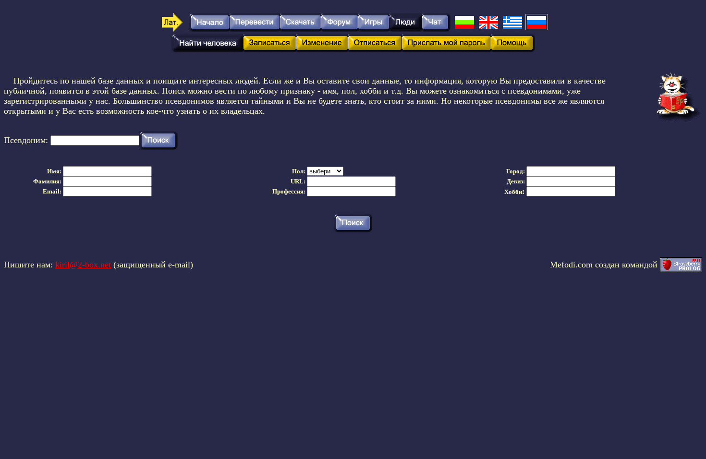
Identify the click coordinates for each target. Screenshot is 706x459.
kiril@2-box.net (83, 264)
